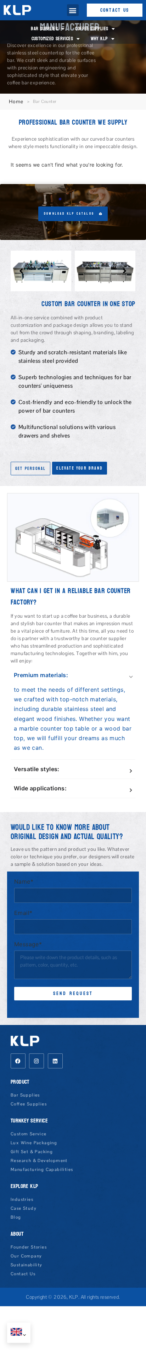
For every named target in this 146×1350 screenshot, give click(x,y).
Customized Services (52, 38)
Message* (28, 944)
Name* (23, 882)
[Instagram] (36, 1060)
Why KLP (99, 38)
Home (16, 101)
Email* (23, 913)
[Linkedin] (55, 1060)
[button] (73, 10)
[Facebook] (18, 1060)
